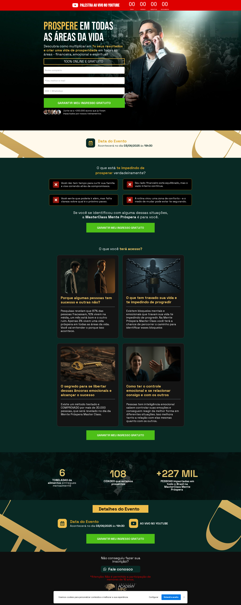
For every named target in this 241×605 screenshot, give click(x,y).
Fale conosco (120, 569)
